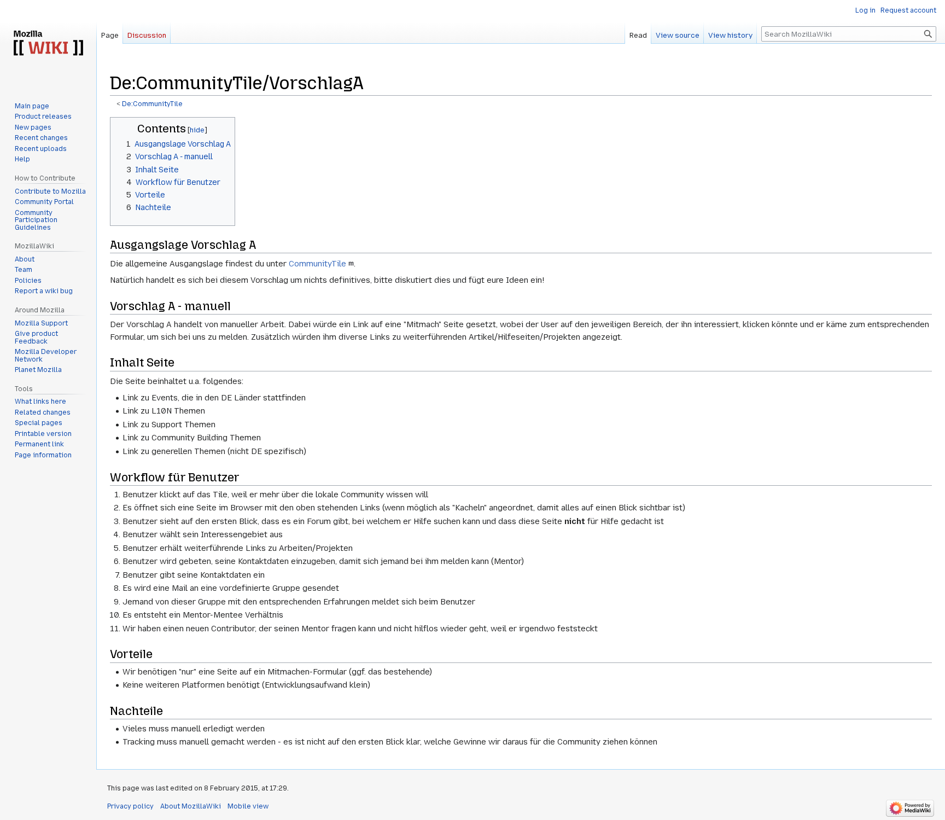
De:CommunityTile (152, 104)
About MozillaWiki (190, 806)
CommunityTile (317, 264)
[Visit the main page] (48, 44)
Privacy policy (130, 806)
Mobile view (248, 806)
